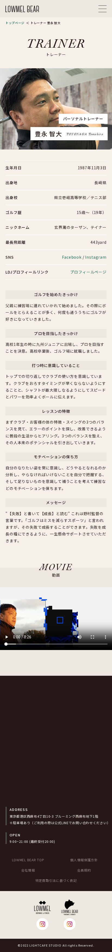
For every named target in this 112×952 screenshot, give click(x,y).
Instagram (96, 257)
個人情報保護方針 (84, 859)
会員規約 (84, 870)
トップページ (14, 23)
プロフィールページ (88, 272)
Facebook (72, 257)
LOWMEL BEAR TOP (28, 859)
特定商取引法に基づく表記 (56, 880)
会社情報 (28, 870)
